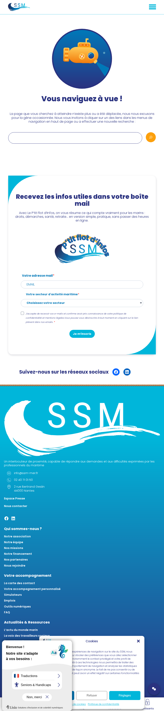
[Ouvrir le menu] (152, 6)
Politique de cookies (74, 704)
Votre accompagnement (27, 575)
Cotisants (147, 708)
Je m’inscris (82, 334)
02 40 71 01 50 (23, 480)
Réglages (125, 695)
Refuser (92, 695)
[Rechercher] (151, 137)
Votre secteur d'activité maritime (52, 294)
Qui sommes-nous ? (23, 528)
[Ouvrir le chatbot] (154, 689)
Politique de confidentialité (103, 704)
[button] (138, 641)
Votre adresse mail (37, 275)
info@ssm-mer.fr (26, 473)
